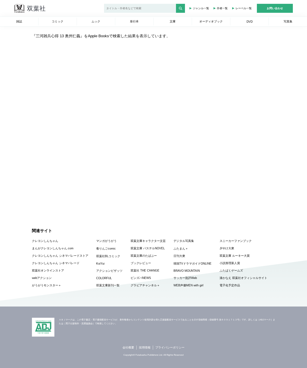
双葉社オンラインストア (48, 270)
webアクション (42, 278)
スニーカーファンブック (236, 241)
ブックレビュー (141, 263)
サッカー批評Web (185, 278)
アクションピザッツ (109, 270)
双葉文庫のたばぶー (144, 255)
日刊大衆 (179, 256)
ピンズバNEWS (141, 278)
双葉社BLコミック (108, 256)
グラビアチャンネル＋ (145, 285)
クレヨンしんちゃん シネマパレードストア (60, 255)
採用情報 (145, 347)
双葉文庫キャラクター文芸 (148, 241)
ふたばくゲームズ (231, 270)
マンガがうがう (106, 241)
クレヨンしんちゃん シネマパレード (56, 263)
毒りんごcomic (106, 248)
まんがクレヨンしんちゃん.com (52, 248)
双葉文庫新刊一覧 (108, 285)
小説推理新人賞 (230, 263)
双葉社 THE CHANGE (145, 270)
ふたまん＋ (181, 248)
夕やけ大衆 (227, 248)
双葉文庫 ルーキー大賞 (235, 255)
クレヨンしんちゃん (45, 241)
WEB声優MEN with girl (188, 285)
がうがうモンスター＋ (46, 285)
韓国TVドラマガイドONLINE (192, 263)
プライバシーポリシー (170, 347)
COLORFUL (104, 278)
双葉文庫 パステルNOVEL (148, 248)
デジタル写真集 (184, 241)
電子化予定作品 (230, 285)
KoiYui (100, 263)
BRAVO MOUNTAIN (187, 270)
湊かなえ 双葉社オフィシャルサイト (243, 278)
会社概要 (128, 347)
